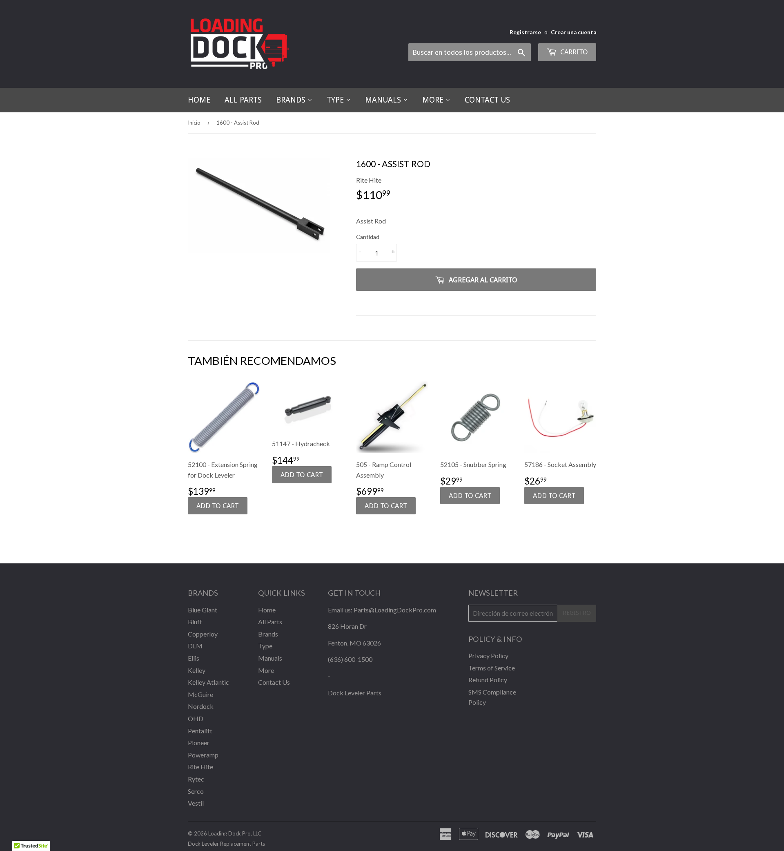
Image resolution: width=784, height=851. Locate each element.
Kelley (196, 670)
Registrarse (525, 32)
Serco (196, 791)
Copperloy (203, 634)
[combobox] (469, 52)
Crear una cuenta (573, 32)
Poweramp (203, 755)
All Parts (243, 100)
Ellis (193, 658)
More (433, 100)
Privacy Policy (488, 655)
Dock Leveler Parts (354, 693)
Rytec (196, 779)
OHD (195, 718)
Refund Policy (487, 679)
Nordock (201, 706)
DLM (195, 646)
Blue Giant (202, 610)
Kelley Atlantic (208, 682)
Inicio (194, 122)
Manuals (384, 100)
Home (199, 100)
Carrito (573, 52)
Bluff (195, 621)
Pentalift (200, 731)
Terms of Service (491, 668)
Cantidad (367, 236)
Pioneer (198, 742)
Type (336, 100)
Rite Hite (200, 767)
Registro (577, 612)
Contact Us (487, 100)
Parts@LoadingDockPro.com (395, 610)
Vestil (196, 803)
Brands (291, 100)
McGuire (200, 694)
